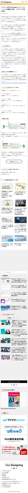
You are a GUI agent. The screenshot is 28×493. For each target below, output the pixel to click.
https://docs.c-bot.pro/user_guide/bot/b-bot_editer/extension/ (13, 82)
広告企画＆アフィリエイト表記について (11, 483)
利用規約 (4, 475)
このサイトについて (6, 470)
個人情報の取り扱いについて (8, 479)
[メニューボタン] (26, 2)
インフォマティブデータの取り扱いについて (12, 481)
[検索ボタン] (22, 2)
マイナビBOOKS (5, 486)
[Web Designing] (6, 2)
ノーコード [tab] (18, 317)
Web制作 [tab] (9, 317)
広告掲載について (6, 485)
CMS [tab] (14, 317)
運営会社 (4, 474)
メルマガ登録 (5, 472)
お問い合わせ (5, 477)
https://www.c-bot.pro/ (5, 67)
